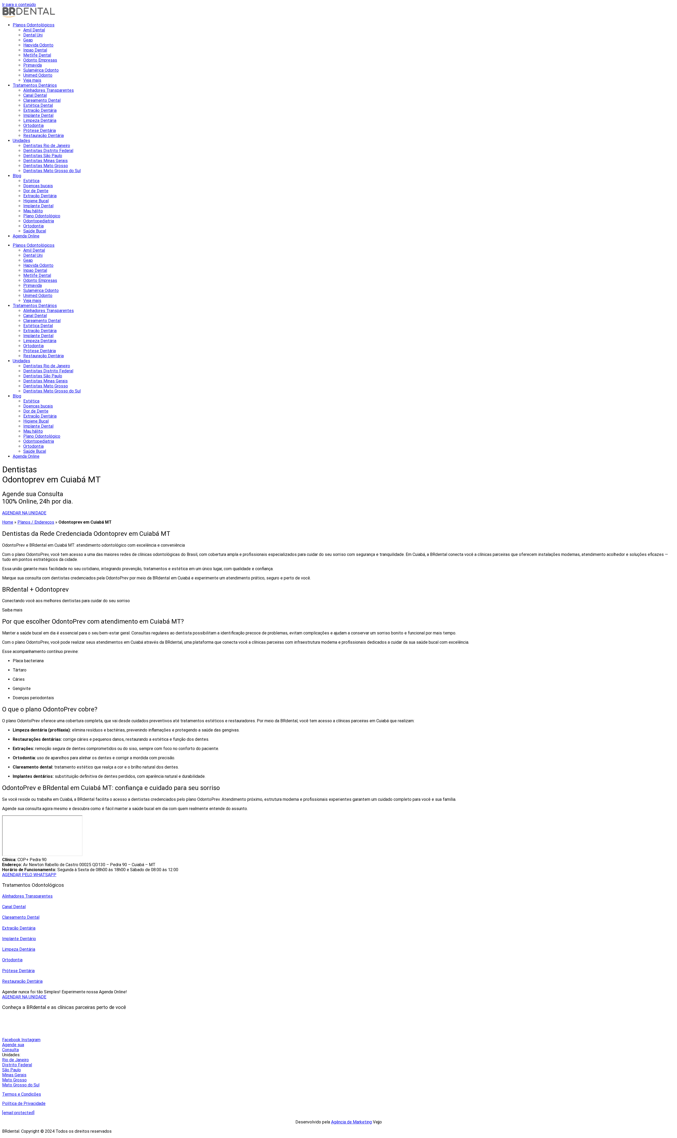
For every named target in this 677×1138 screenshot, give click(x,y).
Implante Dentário (19, 938)
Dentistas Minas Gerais (45, 160)
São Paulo (11, 1069)
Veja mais (32, 80)
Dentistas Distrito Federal (48, 150)
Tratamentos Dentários (35, 85)
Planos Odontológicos (33, 25)
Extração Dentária (40, 110)
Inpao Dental (35, 50)
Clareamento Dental (42, 100)
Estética (31, 180)
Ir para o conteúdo (19, 4)
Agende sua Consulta (13, 1047)
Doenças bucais (38, 185)
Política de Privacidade (23, 1103)
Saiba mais (12, 610)
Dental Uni (33, 35)
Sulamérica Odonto (41, 70)
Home (7, 522)
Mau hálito (33, 210)
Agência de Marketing (351, 1122)
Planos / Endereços (35, 522)
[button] (338, 610)
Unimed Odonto (37, 75)
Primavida (32, 65)
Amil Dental (34, 30)
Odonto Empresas (40, 60)
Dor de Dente (35, 190)
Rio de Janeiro (15, 1059)
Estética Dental (38, 105)
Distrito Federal (17, 1064)
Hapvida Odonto (38, 45)
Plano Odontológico (41, 215)
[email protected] (18, 1112)
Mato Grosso (14, 1079)
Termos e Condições (21, 1094)
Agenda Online (26, 236)
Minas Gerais (14, 1074)
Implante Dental (38, 115)
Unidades (21, 140)
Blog (17, 175)
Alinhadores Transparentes (48, 90)
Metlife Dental (37, 55)
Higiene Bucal (36, 200)
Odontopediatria (38, 220)
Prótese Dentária (39, 130)
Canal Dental (35, 95)
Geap (28, 40)
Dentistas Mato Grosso (45, 165)
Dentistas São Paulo (42, 155)
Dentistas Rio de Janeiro (46, 145)
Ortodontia (33, 125)
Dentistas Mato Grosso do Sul (52, 170)
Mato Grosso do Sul (20, 1084)
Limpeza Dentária (39, 120)
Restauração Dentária (43, 135)
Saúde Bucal (34, 231)
